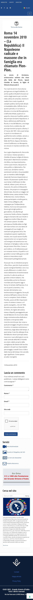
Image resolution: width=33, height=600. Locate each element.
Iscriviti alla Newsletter (14, 458)
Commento (8, 385)
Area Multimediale (12, 446)
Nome (7, 393)
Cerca (27, 496)
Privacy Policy (16, 581)
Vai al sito (5, 545)
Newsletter (4, 2)
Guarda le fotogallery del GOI (16, 452)
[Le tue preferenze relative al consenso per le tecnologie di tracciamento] (30, 597)
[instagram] (10, 8)
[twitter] (1, 8)
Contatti (11, 2)
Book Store (19, 2)
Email (6, 401)
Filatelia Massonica (13, 463)
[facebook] (4, 8)
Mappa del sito (16, 576)
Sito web (7, 409)
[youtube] (7, 8)
